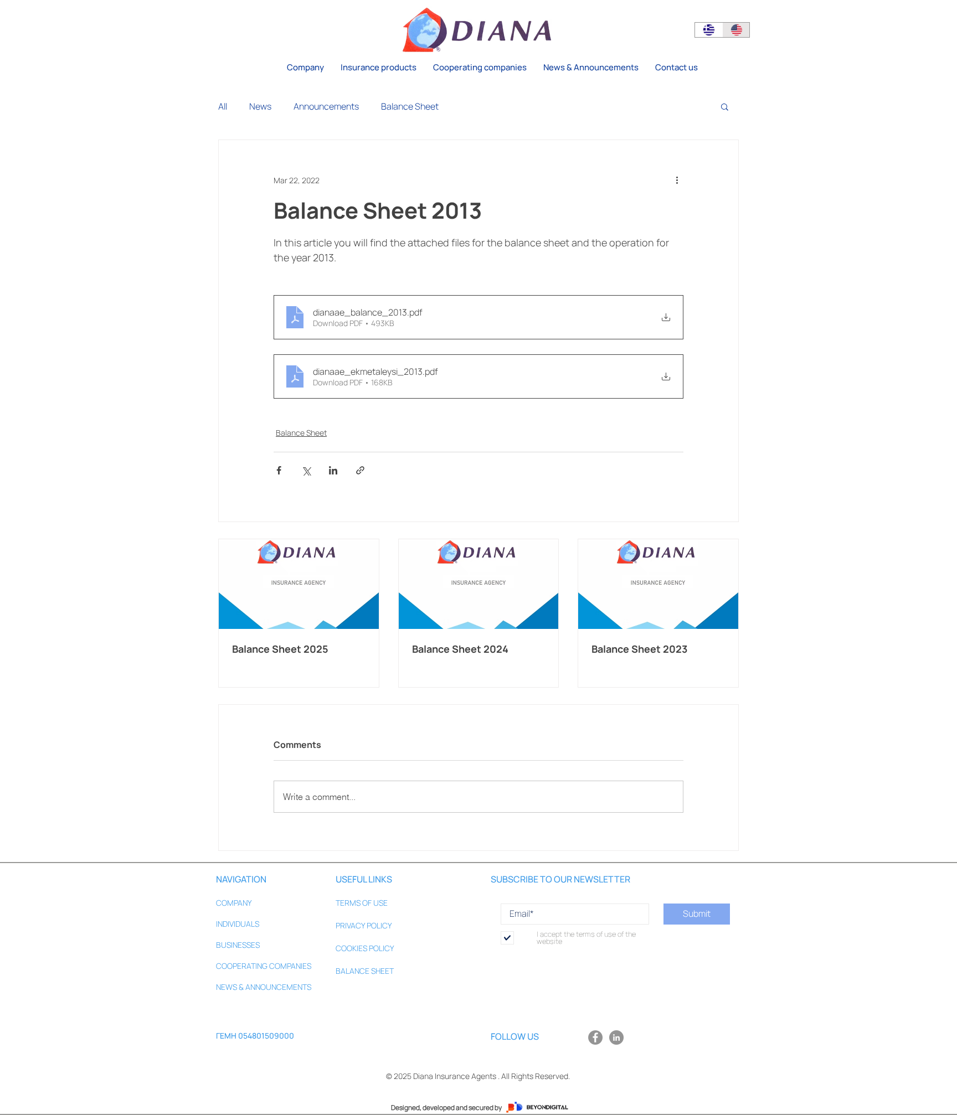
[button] (378, 67)
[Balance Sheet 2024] (479, 584)
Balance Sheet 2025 (280, 648)
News (260, 106)
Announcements (326, 106)
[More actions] (676, 180)
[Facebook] (595, 1037)
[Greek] (708, 30)
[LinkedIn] (616, 1037)
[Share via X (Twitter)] (306, 470)
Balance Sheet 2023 (639, 648)
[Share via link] (360, 470)
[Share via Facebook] (279, 470)
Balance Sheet (410, 106)
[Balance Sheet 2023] (658, 584)
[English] (736, 30)
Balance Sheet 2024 (460, 648)
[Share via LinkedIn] (333, 470)
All (222, 106)
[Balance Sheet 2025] (299, 584)
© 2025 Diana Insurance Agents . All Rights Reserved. (478, 1076)
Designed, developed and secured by (446, 1107)
